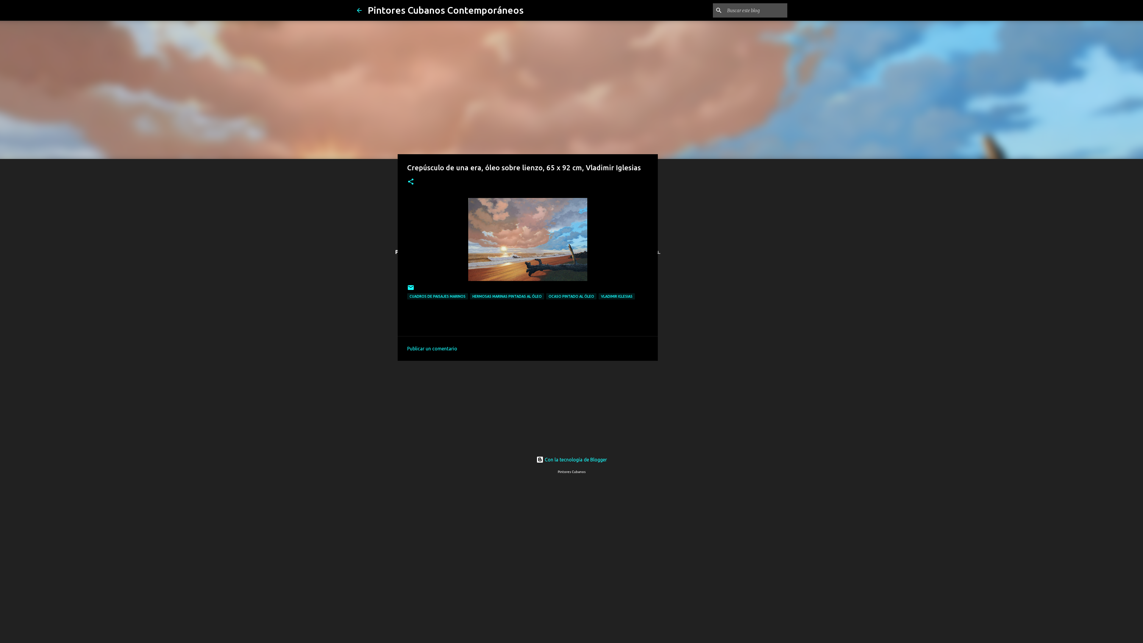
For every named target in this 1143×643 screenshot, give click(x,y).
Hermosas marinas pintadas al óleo (507, 296)
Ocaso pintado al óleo (571, 296)
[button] (410, 182)
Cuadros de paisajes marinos (438, 296)
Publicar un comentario (432, 348)
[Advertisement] (527, 405)
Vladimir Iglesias (617, 296)
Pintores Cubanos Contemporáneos (446, 10)
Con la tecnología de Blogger (575, 459)
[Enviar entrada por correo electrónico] (410, 290)
